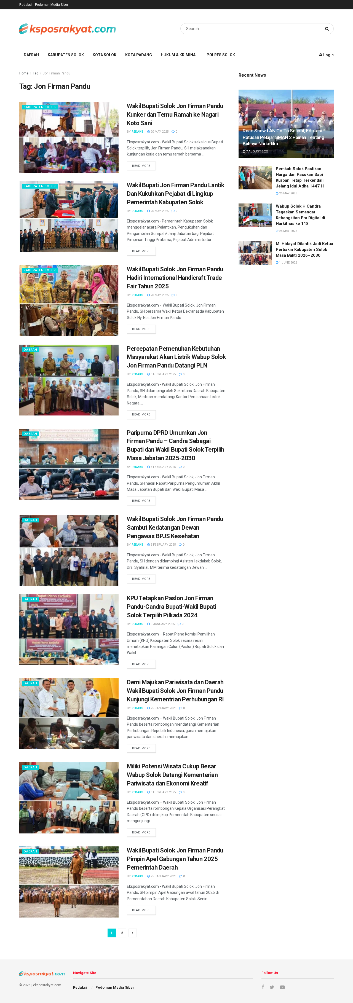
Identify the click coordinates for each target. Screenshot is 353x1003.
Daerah (31, 55)
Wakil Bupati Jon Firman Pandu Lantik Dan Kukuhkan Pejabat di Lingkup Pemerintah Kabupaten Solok (175, 194)
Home (23, 73)
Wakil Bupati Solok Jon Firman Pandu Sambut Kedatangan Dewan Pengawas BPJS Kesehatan (175, 528)
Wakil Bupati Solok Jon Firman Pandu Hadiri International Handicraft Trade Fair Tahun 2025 (175, 278)
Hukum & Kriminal (179, 55)
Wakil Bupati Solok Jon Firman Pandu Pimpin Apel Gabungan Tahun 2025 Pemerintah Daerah (175, 859)
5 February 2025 (163, 374)
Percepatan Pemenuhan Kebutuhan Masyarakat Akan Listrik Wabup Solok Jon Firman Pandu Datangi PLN (176, 357)
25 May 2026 (287, 193)
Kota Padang (138, 55)
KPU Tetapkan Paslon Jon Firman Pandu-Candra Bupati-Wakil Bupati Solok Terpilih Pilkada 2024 (171, 607)
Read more (141, 166)
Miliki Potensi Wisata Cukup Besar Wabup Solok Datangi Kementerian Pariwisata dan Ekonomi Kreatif (172, 775)
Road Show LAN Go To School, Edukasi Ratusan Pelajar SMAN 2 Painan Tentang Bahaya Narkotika (283, 137)
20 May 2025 (159, 131)
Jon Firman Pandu (56, 73)
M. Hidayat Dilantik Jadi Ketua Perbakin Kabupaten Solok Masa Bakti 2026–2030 (304, 249)
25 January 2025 (163, 708)
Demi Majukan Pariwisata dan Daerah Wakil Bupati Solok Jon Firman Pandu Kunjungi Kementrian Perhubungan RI (175, 691)
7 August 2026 (256, 151)
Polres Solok (221, 55)
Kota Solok (104, 55)
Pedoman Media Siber (51, 5)
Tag (35, 73)
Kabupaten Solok (66, 55)
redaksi (138, 131)
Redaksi (25, 5)
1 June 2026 (287, 262)
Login (328, 55)
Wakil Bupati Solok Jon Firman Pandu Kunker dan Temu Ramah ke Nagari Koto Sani (175, 115)
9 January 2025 (162, 624)
